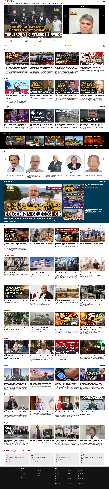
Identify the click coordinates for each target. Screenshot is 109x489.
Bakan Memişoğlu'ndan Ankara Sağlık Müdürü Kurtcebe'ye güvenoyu (15, 441)
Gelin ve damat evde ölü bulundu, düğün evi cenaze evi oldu (93, 210)
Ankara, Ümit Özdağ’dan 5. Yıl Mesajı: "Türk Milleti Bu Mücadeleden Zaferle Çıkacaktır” (15, 97)
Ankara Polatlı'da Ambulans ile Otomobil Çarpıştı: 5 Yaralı (66, 125)
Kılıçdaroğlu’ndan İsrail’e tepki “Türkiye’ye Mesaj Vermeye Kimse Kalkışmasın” (92, 96)
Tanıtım (30, 3)
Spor (19, 3)
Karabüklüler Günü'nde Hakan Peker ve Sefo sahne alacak (66, 356)
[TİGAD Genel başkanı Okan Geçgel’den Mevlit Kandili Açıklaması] (42, 291)
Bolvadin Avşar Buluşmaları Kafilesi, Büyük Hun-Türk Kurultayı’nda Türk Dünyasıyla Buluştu (16, 385)
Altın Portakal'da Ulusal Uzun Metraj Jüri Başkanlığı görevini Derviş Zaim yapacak (41, 356)
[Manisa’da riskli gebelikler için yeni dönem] (42, 431)
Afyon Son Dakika (57, 483)
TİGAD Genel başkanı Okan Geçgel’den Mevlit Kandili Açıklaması (40, 301)
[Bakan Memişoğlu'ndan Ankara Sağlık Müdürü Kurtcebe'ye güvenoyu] (16, 431)
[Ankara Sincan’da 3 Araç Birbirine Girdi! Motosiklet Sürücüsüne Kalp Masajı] (16, 115)
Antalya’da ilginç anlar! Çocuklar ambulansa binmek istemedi (94, 197)
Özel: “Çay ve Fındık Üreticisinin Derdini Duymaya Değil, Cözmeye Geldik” (41, 96)
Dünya (44, 3)
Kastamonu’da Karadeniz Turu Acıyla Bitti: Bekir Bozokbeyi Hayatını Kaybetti (92, 125)
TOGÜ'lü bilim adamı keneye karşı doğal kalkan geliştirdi (66, 441)
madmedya (59, 487)
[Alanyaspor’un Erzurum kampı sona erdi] (42, 234)
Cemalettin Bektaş (69, 172)
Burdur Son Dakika (69, 481)
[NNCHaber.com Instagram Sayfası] (97, 1)
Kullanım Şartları (40, 473)
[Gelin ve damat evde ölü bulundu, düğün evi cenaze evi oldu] (73, 214)
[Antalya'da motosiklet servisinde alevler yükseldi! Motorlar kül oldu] (35, 141)
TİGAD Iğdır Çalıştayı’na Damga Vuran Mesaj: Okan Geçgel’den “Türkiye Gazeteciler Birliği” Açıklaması (14, 357)
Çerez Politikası (23, 473)
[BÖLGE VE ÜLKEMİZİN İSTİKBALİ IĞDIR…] (67, 291)
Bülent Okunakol (49, 172)
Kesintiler (54, 3)
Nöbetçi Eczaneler (59, 480)
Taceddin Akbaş (29, 172)
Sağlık (41, 3)
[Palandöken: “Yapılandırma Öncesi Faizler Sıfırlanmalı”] (16, 402)
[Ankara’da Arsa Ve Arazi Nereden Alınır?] (16, 291)
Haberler (62, 487)
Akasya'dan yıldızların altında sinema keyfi (92, 355)
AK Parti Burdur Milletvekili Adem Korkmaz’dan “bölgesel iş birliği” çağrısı (28, 218)
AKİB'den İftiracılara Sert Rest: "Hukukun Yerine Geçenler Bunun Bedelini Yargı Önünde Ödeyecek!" (92, 413)
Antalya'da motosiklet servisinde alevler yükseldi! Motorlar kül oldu (35, 148)
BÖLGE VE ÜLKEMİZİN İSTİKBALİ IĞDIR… (65, 300)
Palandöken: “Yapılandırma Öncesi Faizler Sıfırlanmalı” (16, 412)
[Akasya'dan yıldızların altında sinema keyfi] (92, 346)
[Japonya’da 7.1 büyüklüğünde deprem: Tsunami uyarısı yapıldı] (42, 374)
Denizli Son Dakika (80, 483)
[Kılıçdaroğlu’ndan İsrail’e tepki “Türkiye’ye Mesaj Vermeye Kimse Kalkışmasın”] (92, 87)
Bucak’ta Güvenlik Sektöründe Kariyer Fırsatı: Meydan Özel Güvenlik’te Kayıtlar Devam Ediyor (66, 69)
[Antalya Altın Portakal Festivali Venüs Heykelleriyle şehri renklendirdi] (74, 141)
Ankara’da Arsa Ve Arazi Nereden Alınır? (15, 300)
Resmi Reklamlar (49, 3)
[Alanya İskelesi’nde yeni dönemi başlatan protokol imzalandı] (92, 263)
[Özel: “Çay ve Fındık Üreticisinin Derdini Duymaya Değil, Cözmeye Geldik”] (42, 87)
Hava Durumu (81, 480)
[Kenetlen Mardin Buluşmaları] (16, 263)
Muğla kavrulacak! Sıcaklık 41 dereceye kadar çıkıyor (66, 328)
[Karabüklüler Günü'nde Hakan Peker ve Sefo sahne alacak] (67, 346)
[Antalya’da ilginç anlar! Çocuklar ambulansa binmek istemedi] (73, 202)
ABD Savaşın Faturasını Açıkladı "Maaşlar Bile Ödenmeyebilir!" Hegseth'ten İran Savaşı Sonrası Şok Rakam (92, 385)
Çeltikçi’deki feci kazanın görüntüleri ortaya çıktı (94, 185)
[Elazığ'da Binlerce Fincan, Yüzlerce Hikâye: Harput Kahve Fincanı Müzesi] (92, 291)
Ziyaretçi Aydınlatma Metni (24, 475)
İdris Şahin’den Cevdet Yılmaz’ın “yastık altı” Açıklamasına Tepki (66, 96)
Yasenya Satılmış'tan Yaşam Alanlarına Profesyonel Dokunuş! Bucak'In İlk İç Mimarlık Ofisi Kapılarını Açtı (41, 69)
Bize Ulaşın (39, 470)
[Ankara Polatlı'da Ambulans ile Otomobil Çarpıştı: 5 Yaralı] (67, 115)
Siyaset (58, 3)
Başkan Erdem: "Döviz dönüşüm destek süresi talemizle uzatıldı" (66, 412)
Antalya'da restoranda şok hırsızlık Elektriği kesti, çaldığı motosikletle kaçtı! (15, 148)
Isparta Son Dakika (69, 483)
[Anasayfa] (5, 4)
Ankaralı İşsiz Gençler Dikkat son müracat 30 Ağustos (41, 273)
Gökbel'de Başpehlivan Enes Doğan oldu (91, 243)
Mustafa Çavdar (88, 172)
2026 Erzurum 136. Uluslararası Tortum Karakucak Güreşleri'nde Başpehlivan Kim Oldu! (16, 245)
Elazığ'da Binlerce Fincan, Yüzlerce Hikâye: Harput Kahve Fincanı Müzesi (92, 301)
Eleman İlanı (38, 3)
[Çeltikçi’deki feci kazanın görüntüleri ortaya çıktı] (73, 189)
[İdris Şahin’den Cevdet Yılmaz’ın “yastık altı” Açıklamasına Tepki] (67, 87)
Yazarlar (58, 478)
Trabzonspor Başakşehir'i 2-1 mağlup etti (93, 175)
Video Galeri (81, 478)
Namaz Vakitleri (70, 480)
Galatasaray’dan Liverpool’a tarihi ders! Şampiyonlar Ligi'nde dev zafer (54, 148)
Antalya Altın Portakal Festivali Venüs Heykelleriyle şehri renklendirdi (74, 148)
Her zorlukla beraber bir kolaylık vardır (15, 175)
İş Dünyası (26, 3)
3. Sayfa (16, 3)
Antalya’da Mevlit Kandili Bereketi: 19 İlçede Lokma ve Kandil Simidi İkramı (65, 273)
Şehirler (56, 481)
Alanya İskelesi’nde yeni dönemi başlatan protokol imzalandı (92, 273)
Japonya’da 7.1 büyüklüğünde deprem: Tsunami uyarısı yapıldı (40, 384)
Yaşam (61, 3)
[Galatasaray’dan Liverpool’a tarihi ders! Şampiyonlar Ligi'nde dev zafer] (54, 141)
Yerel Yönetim (12, 3)
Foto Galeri (69, 478)
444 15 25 (43, 475)
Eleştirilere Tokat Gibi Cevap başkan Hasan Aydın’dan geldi (67, 244)
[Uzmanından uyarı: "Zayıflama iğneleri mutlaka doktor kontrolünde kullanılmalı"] (15, 163)
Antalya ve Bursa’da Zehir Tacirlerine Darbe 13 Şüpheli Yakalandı (40, 328)
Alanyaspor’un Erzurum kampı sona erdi (41, 243)
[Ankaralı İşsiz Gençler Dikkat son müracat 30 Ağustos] (42, 263)
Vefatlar (33, 3)
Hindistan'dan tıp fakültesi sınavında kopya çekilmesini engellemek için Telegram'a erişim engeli (65, 385)
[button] (65, 15)
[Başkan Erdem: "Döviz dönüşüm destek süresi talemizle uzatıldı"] (67, 402)
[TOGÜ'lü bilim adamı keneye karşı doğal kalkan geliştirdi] (67, 431)
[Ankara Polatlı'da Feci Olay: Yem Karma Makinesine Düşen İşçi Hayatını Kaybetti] (42, 115)
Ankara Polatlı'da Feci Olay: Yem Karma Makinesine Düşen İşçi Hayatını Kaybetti (41, 125)
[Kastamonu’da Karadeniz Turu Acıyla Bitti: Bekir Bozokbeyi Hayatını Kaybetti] (92, 115)
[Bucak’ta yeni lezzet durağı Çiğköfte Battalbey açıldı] (92, 58)
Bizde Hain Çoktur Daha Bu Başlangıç (73, 175)
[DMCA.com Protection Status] (23, 477)
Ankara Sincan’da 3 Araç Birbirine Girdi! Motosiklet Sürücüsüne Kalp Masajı (15, 125)
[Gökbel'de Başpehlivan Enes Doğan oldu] (92, 234)
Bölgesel (7, 3)
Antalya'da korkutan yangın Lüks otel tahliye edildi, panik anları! (93, 148)
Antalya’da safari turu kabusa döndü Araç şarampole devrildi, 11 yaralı (16, 328)
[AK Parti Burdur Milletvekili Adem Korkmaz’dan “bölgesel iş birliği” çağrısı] (33, 201)
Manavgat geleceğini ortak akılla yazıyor (41, 411)
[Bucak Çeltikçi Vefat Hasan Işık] (84, 26)
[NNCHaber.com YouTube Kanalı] (100, 1)
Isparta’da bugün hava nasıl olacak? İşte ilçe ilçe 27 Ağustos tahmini (91, 328)
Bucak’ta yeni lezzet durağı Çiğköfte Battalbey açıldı (90, 68)
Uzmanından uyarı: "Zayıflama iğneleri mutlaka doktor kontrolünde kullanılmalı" (92, 441)
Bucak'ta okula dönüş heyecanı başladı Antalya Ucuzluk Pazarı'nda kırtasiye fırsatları (16, 69)
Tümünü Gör (102, 106)
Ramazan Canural (10, 172)
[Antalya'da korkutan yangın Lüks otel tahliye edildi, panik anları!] (93, 141)
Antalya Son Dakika (80, 481)
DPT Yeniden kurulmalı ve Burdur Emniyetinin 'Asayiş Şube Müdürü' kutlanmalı (33, 176)
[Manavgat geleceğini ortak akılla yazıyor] (42, 402)
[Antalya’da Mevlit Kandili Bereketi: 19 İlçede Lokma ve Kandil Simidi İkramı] (67, 263)
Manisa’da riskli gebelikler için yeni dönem (42, 440)
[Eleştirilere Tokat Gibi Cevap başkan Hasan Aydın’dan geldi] (67, 234)
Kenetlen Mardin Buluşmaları (12, 272)
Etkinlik (22, 3)
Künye (21, 470)
